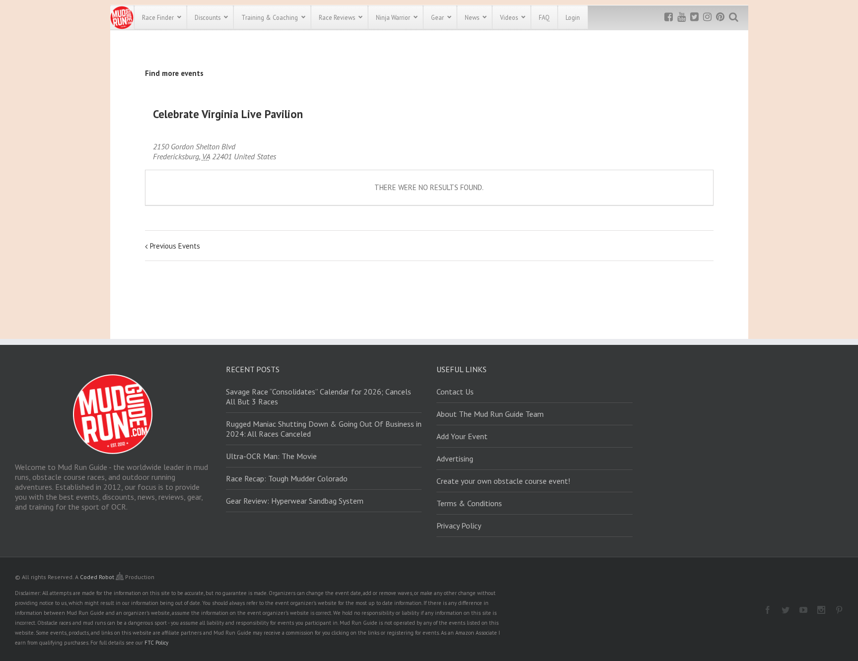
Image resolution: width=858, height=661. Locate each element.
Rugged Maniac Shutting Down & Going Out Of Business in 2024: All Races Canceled (324, 429)
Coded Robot (98, 577)
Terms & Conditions (469, 503)
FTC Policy (156, 642)
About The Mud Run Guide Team (490, 414)
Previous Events (175, 246)
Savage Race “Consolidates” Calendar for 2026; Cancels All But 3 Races (318, 396)
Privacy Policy (458, 525)
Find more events (174, 73)
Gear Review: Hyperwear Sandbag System (294, 501)
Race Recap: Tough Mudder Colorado (287, 478)
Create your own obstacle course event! (503, 481)
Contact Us (455, 392)
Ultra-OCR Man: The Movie (271, 456)
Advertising (454, 458)
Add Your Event (462, 436)
